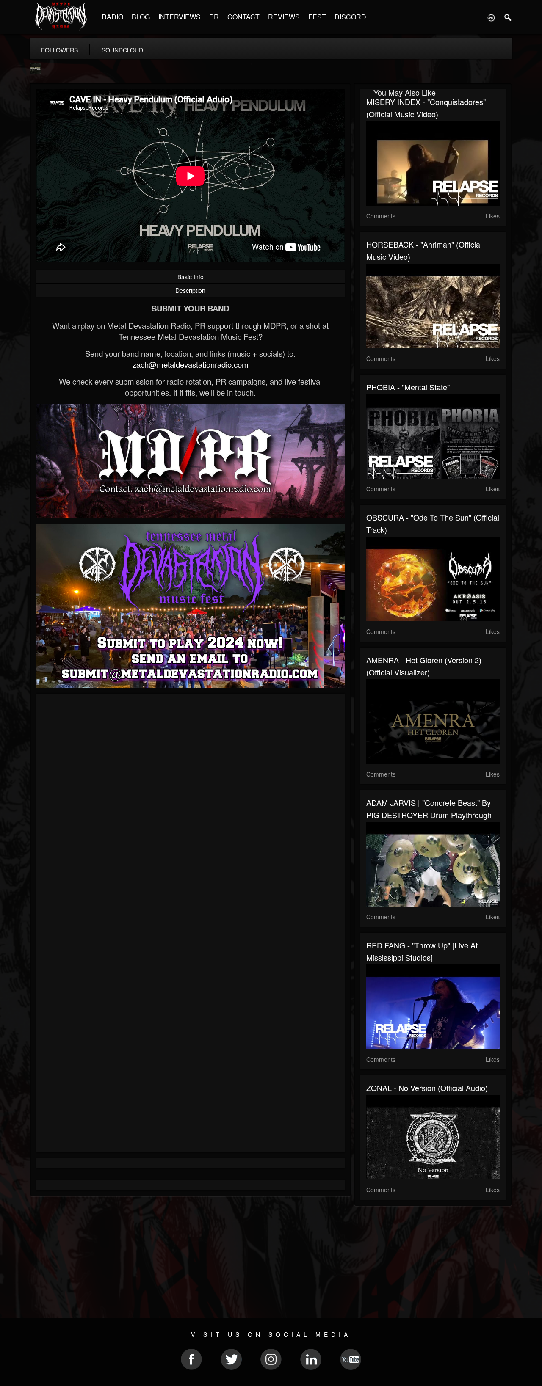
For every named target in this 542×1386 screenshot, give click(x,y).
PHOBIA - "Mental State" (408, 386)
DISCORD (350, 17)
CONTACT (243, 17)
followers (59, 50)
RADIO (112, 17)
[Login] (491, 17)
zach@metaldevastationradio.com (191, 364)
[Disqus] (190, 813)
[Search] (508, 17)
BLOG (141, 17)
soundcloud (122, 50)
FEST (317, 17)
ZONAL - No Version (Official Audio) (427, 1087)
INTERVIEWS (179, 17)
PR (214, 17)
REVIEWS (284, 17)
